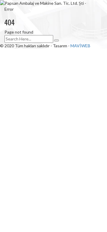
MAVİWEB (80, 45)
